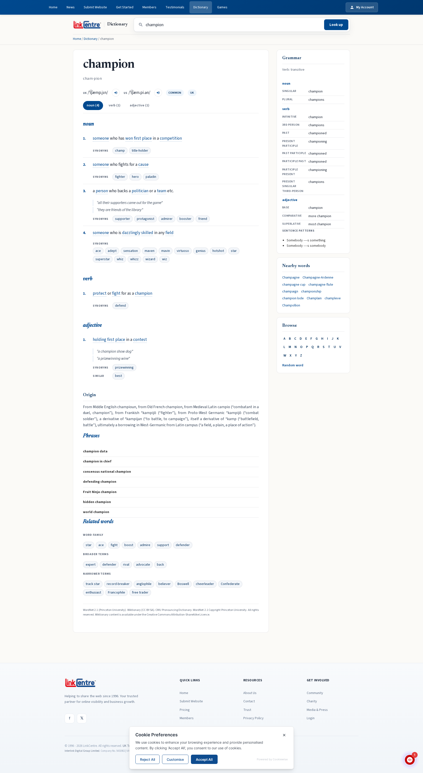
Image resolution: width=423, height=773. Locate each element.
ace (98, 250)
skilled (147, 233)
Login (311, 718)
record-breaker (118, 584)
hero (135, 176)
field (169, 233)
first (137, 138)
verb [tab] (114, 105)
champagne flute (320, 284)
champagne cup (294, 284)
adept (112, 250)
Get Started (124, 7)
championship (311, 291)
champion (143, 293)
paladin (151, 176)
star (234, 250)
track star (93, 584)
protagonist (145, 218)
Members (149, 7)
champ (120, 150)
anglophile (144, 584)
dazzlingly (131, 233)
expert (90, 564)
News (71, 7)
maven (149, 250)
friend (202, 218)
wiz (164, 259)
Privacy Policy (253, 718)
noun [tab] (93, 105)
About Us (250, 693)
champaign (290, 291)
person (102, 191)
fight (116, 293)
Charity (312, 701)
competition (171, 138)
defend (120, 305)
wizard (150, 259)
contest (140, 339)
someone (101, 138)
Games (222, 7)
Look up (336, 24)
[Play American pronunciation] (158, 93)
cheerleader (205, 584)
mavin (165, 250)
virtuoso (183, 250)
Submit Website (95, 7)
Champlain (314, 298)
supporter (122, 218)
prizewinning (124, 367)
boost (128, 545)
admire (145, 545)
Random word (292, 365)
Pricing (185, 709)
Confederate (230, 584)
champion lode (293, 298)
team (161, 191)
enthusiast (93, 592)
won (129, 138)
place (147, 138)
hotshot (218, 250)
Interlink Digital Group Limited (82, 751)
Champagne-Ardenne (318, 277)
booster (185, 218)
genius (201, 250)
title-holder (140, 150)
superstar (102, 259)
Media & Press (317, 709)
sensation (130, 250)
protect (99, 293)
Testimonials (174, 7)
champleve (333, 298)
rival (126, 564)
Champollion (291, 305)
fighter (120, 176)
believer (164, 584)
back (160, 564)
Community (315, 693)
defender (183, 545)
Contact (249, 701)
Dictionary (200, 7)
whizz (134, 259)
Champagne (291, 277)
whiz (120, 259)
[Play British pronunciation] (116, 93)
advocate (143, 564)
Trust (247, 709)
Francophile (116, 592)
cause (143, 164)
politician (140, 191)
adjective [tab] (139, 105)
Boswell (183, 584)
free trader (140, 592)
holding (99, 339)
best (118, 375)
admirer (167, 218)
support (163, 545)
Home (53, 7)
